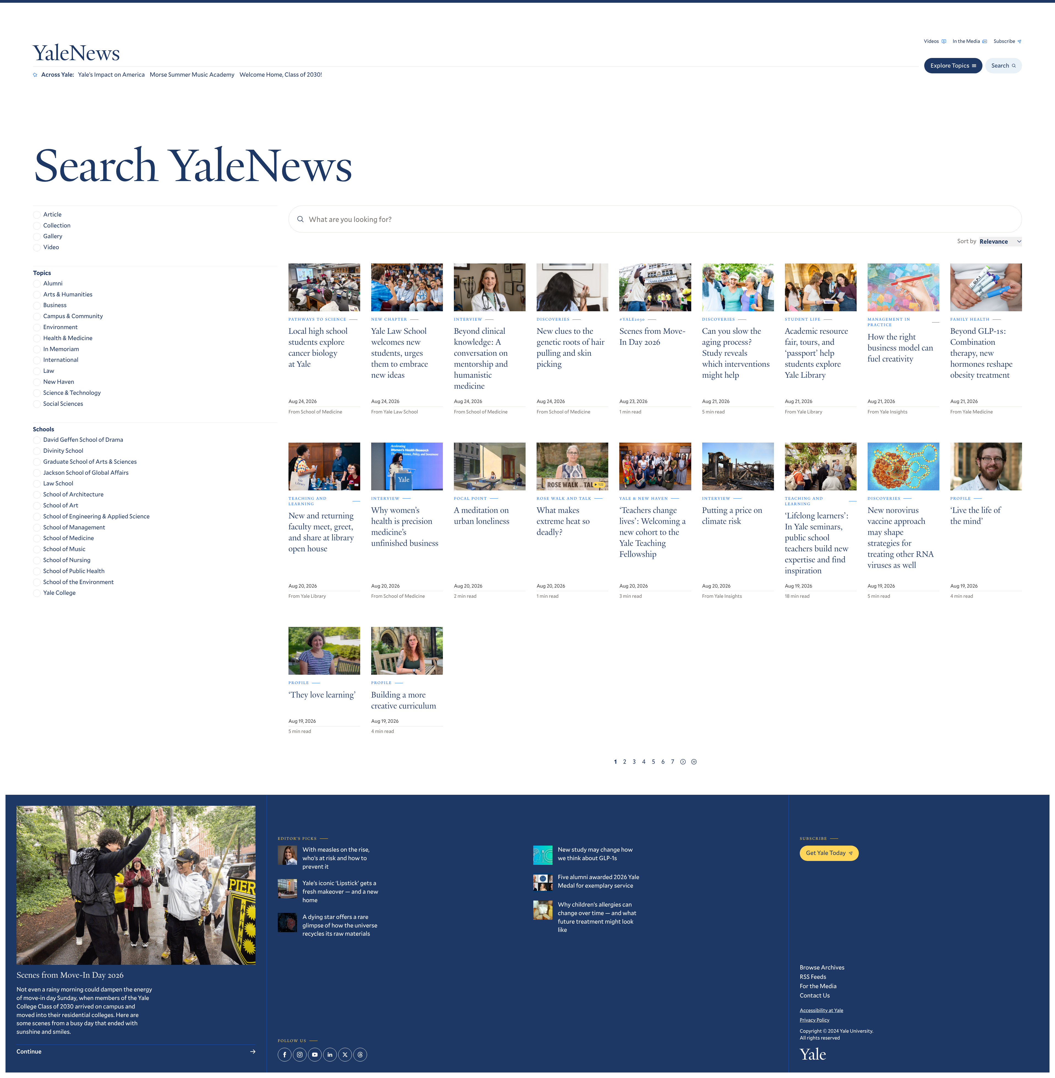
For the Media (818, 986)
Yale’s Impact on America (111, 75)
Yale (813, 1056)
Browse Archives (822, 967)
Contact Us (815, 995)
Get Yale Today (826, 853)
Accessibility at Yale (821, 1010)
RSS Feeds (813, 977)
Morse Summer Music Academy (192, 75)
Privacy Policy (814, 1019)
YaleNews (76, 55)
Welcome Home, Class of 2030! (280, 75)
